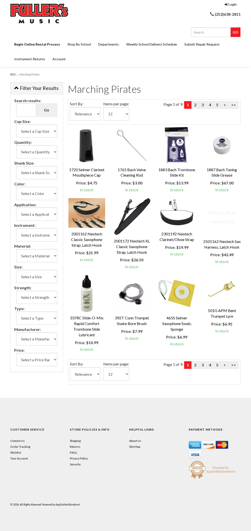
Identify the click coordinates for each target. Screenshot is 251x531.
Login (232, 4)
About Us (135, 441)
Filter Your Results (39, 88)
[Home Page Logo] (46, 14)
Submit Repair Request (202, 44)
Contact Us (17, 441)
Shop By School (79, 44)
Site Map (134, 446)
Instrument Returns (29, 59)
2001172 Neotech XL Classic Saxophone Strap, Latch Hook (132, 246)
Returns (75, 446)
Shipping (75, 441)
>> (233, 104)
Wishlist (15, 452)
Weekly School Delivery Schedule (151, 44)
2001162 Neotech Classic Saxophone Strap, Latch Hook (86, 239)
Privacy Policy (79, 458)
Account (59, 59)
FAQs (73, 452)
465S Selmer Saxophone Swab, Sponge (176, 323)
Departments (108, 44)
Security (75, 464)
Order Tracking (20, 446)
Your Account (19, 458)
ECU (12, 74)
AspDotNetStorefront (68, 504)
